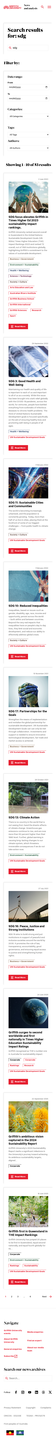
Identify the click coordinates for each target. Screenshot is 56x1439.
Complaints (45, 1408)
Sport (13, 316)
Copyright (30, 1408)
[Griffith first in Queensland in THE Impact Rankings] (28, 1211)
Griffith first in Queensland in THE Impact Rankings (28, 1233)
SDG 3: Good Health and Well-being (25, 383)
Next (44, 1296)
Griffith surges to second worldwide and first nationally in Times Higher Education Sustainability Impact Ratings (26, 1039)
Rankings (14, 1065)
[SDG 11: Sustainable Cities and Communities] (28, 482)
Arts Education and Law (21, 287)
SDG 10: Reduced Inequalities (28, 605)
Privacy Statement (12, 1408)
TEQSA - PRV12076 (35, 1416)
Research (36, 310)
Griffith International (20, 304)
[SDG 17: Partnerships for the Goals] (28, 691)
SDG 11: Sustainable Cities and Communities (26, 504)
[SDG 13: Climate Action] (28, 797)
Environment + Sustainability (24, 265)
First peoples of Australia (16, 1424)
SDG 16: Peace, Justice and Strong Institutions (26, 928)
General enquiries (13, 1349)
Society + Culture (18, 282)
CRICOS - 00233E (12, 1416)
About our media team (35, 1349)
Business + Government (22, 259)
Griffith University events (13, 1332)
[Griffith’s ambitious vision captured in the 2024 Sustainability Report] (28, 1116)
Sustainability (31, 1265)
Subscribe (9, 1356)
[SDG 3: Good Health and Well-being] (28, 361)
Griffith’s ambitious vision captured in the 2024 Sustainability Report (26, 1140)
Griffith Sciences (18, 310)
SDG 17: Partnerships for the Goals (28, 713)
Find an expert (34, 1340)
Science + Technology (20, 276)
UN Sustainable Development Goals (27, 437)
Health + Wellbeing (19, 270)
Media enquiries (35, 1332)
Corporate (15, 1060)
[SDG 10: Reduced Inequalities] (28, 586)
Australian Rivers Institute (23, 293)
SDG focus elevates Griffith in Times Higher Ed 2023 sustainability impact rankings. (28, 222)
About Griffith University (11, 1340)
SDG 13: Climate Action (24, 817)
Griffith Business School (22, 299)
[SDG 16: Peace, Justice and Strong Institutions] (28, 906)
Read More (20, 326)
